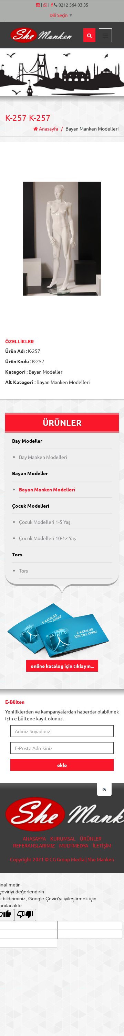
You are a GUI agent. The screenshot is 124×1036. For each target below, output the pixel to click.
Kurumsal (62, 838)
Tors (23, 570)
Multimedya (73, 845)
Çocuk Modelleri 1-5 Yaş (44, 522)
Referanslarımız (34, 845)
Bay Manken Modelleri (43, 457)
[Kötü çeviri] (25, 915)
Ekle (62, 765)
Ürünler (91, 838)
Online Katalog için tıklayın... (62, 666)
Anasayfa (48, 128)
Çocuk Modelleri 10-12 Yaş (47, 538)
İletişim (102, 845)
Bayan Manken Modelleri (47, 489)
